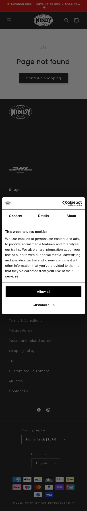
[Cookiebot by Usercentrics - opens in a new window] (62, 203)
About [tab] (71, 216)
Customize (41, 305)
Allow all (43, 292)
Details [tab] (43, 216)
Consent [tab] (15, 216)
